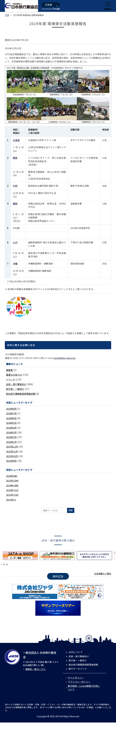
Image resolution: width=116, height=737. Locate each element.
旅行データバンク (78, 668)
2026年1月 (11, 441)
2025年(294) (12, 480)
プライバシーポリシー (79, 681)
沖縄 (15, 263)
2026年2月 (11, 437)
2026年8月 (11, 408)
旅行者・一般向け (15, 388)
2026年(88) (11, 475)
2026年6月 (11, 418)
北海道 (16, 140)
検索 (71, 510)
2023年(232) (12, 490)
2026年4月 (11, 427)
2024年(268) (12, 485)
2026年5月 (11, 422)
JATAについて (76, 652)
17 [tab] (3, 564)
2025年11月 (12, 451)
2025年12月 (12, 446)
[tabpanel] (21, 555)
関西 (15, 203)
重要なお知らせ (14, 374)
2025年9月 (11, 460)
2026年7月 (11, 413)
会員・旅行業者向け (16, 384)
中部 (15, 185)
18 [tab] (6, 564)
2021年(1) (11, 499)
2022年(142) (12, 494)
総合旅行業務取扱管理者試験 (20, 393)
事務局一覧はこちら (35, 669)
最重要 (9, 370)
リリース (10, 379)
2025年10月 (12, 456)
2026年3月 (11, 432)
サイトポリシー (76, 677)
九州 (15, 242)
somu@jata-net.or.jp (64, 358)
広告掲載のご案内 (102, 573)
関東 (15, 157)
